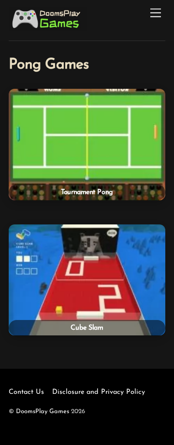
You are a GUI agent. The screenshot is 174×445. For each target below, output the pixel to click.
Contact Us (26, 392)
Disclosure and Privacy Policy (98, 392)
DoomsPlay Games (42, 411)
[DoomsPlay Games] (48, 28)
